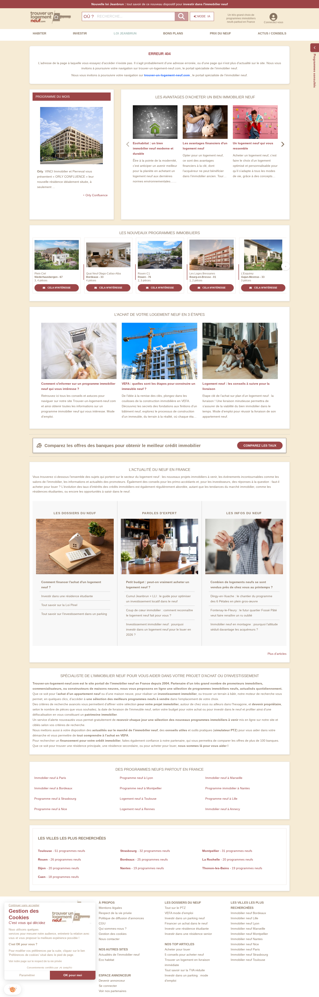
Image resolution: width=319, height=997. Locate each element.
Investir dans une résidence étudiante (67, 596)
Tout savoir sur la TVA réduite (185, 970)
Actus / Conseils (272, 33)
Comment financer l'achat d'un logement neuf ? (71, 584)
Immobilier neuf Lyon (245, 923)
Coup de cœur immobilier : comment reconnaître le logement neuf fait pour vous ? (159, 612)
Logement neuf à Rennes (137, 809)
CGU (102, 923)
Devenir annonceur (112, 980)
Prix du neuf (220, 33)
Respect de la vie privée (115, 913)
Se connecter (108, 985)
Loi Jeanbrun (125, 33)
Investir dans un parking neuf (185, 918)
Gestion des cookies (113, 933)
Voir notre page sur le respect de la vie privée (35, 961)
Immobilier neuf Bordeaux (248, 913)
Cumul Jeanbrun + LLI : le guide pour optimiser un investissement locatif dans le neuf (158, 598)
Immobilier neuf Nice (245, 944)
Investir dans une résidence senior (188, 933)
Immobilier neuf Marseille (248, 928)
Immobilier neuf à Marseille (223, 778)
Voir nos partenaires (112, 991)
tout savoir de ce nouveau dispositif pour (159, 4)
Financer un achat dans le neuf (186, 923)
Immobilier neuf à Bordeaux (53, 788)
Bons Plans (173, 33)
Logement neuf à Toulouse (138, 798)
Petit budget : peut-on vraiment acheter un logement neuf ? (157, 584)
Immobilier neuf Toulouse (248, 959)
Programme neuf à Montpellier (141, 788)
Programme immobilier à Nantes (227, 788)
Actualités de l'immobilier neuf (119, 954)
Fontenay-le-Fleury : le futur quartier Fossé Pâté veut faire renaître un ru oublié (243, 612)
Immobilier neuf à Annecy (222, 809)
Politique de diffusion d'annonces (121, 918)
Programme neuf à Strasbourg (55, 798)
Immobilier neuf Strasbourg (249, 954)
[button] (12, 989)
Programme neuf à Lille (221, 798)
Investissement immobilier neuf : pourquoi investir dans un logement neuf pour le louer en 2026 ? (158, 629)
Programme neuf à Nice (50, 809)
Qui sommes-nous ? (113, 928)
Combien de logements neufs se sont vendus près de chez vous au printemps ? (241, 584)
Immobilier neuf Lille (244, 918)
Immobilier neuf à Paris (50, 778)
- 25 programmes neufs (144, 859)
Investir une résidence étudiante (187, 928)
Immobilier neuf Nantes (247, 939)
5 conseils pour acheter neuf (184, 954)
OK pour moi (72, 975)
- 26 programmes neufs (59, 859)
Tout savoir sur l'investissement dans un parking (74, 614)
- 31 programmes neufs (227, 851)
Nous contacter (109, 939)
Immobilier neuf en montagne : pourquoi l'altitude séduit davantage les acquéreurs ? (244, 627)
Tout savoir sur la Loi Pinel (59, 605)
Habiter (39, 33)
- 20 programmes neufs (227, 859)
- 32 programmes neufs (145, 851)
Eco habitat (106, 959)
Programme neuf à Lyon (136, 778)
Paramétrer (27, 975)
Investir (80, 33)
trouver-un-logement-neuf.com (167, 75)
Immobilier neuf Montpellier (249, 933)
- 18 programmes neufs (58, 877)
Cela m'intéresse (59, 287)
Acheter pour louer (177, 949)
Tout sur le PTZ (175, 907)
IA (203, 16)
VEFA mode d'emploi (179, 913)
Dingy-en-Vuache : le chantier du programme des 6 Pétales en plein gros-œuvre (241, 598)
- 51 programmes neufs (61, 851)
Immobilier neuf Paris (245, 949)
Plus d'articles (277, 653)
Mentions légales (110, 907)
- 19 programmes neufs (142, 868)
